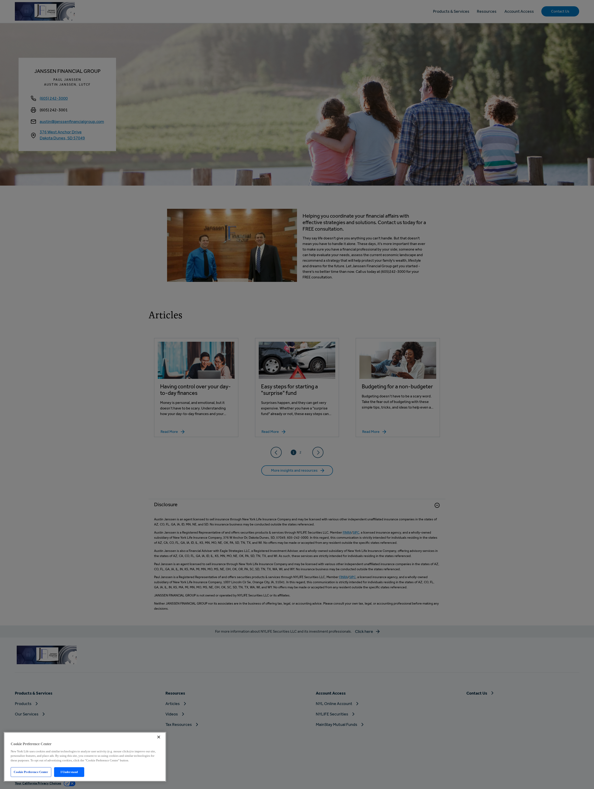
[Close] (159, 737)
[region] (85, 757)
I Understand (69, 772)
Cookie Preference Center (31, 772)
